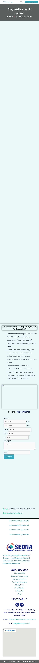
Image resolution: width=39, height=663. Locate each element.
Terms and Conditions (19, 582)
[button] (21, 2)
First (27, 421)
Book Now (9, 456)
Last (27, 425)
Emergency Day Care (20, 579)
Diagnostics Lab (19, 573)
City (5, 437)
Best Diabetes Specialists (19, 521)
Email (6, 433)
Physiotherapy (19, 588)
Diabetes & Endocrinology (19, 576)
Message (7, 441)
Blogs (19, 594)
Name (6, 418)
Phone (6, 429)
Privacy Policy (19, 585)
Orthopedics (20, 591)
